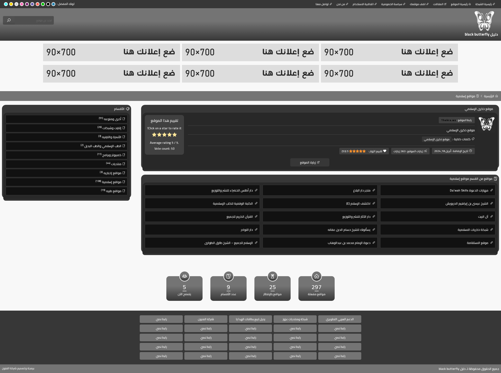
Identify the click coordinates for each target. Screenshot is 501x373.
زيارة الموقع (308, 162)
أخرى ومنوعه (110, 119)
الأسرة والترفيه (110, 137)
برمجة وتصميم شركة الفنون (18, 368)
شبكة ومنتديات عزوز (295, 319)
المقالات (438, 4)
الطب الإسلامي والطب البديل (101, 146)
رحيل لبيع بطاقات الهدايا (250, 319)
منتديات (114, 164)
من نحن (340, 4)
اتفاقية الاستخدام (363, 4)
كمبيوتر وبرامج (109, 155)
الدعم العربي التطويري (340, 319)
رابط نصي (161, 319)
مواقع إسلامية (466, 96)
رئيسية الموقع (459, 4)
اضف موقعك (417, 4)
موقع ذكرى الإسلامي (437, 139)
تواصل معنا (322, 4)
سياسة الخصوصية (391, 4)
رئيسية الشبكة (483, 4)
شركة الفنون (206, 319)
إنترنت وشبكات (109, 128)
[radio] (174, 135)
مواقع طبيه (111, 191)
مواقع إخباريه (111, 173)
